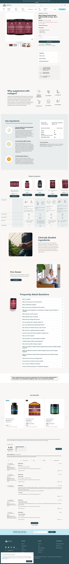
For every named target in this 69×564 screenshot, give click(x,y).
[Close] (32, 553)
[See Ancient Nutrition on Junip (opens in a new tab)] (36, 525)
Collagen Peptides (8, 9)
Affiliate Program (58, 545)
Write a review (58, 448)
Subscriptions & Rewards (60, 543)
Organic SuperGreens (50, 419)
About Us (23, 543)
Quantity (40, 35)
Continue (29, 561)
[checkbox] (57, 460)
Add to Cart (14, 196)
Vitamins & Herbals (45, 9)
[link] (43, 13)
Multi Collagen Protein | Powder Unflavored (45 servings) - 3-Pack (30, 506)
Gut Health (40, 9)
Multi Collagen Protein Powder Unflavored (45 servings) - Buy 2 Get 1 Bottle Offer (14, 191)
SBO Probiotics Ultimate (10, 419)
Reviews (23, 547)
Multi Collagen (27, 190)
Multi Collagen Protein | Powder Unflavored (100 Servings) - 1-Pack (31, 468)
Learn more (53, 45)
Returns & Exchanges (41, 547)
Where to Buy (24, 549)
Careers (23, 552)
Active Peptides (23, 9)
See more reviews (34, 523)
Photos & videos (56, 460)
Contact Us (39, 543)
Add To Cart (49, 41)
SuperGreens (30, 9)
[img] (18, 454)
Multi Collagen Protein (30, 419)
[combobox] (34, 5)
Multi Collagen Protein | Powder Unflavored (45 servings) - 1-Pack (30, 479)
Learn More (16, 280)
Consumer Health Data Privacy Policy (34, 558)
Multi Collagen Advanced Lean (52, 191)
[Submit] (41, 5)
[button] (21, 446)
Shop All (4, 9)
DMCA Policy (40, 552)
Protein (35, 9)
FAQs (39, 545)
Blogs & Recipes (24, 545)
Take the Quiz (62, 9)
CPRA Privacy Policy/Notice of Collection (40, 556)
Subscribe (52, 532)
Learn (55, 9)
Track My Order (40, 549)
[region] (17, 557)
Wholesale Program (59, 547)
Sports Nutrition (16, 9)
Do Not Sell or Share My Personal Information (54, 556)
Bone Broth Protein (40, 190)
